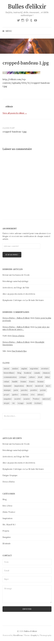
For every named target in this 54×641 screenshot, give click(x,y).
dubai (47, 377)
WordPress (18, 635)
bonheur (27, 373)
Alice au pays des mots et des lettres (19, 294)
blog (19, 373)
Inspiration (7, 518)
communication (10, 377)
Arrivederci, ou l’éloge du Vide (16, 287)
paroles (24, 390)
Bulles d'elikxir (27, 6)
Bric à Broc (7, 506)
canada (37, 373)
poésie (43, 390)
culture (32, 377)
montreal (39, 386)
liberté (29, 386)
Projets (6, 531)
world (29, 403)
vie (13, 403)
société (17, 399)
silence (40, 394)
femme (23, 381)
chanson (46, 373)
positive (33, 390)
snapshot (7, 399)
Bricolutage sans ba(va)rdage (16, 281)
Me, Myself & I (9, 524)
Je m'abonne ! (11, 255)
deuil (40, 377)
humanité (7, 386)
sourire (27, 399)
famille (15, 381)
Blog (5, 499)
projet (6, 394)
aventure (45, 368)
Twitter (36, 399)
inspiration (19, 386)
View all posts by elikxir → (15, 113)
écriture (38, 403)
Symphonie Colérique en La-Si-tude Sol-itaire (23, 300)
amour (6, 368)
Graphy (34, 635)
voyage (21, 403)
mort (48, 386)
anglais (24, 368)
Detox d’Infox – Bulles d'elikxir (16, 318)
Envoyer (27, 609)
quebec (15, 394)
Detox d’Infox (18, 336)
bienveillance (9, 373)
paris (16, 390)
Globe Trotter (9, 512)
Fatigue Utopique (10, 475)
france (32, 381)
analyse (15, 368)
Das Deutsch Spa (19, 351)
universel (46, 399)
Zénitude (7, 543)
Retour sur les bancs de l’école (16, 275)
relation (24, 394)
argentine (34, 368)
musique (7, 390)
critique (22, 377)
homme (41, 381)
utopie (6, 403)
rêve (33, 394)
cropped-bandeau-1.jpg (14, 131)
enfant (6, 381)
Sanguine (7, 537)
